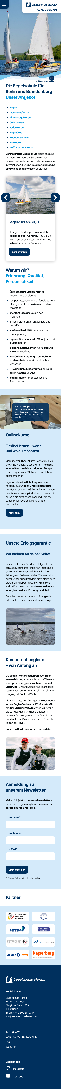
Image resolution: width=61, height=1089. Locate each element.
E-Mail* (13, 848)
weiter (55, 197)
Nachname (15, 833)
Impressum (13, 1031)
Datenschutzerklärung (22, 1036)
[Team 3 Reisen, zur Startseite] (42, 4)
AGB (8, 1041)
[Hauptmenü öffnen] (4, 4)
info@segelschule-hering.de (21, 1016)
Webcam (11, 1046)
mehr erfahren (19, 251)
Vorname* (15, 817)
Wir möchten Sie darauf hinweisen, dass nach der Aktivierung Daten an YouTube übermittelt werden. (29, 412)
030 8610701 (49, 9)
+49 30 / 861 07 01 (24, 1012)
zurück (5, 197)
